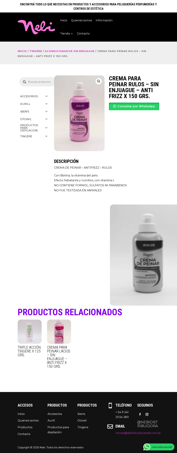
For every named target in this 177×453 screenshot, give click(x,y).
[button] (99, 81)
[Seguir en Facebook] (140, 414)
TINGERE (36, 51)
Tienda (65, 33)
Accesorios (55, 414)
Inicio (63, 20)
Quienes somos (81, 20)
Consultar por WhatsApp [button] (136, 106)
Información (104, 20)
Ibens (81, 414)
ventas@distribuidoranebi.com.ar (138, 433)
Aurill (51, 420)
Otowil (82, 420)
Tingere (82, 427)
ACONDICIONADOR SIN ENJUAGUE (69, 51)
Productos (25, 427)
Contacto (83, 33)
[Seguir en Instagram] (147, 414)
